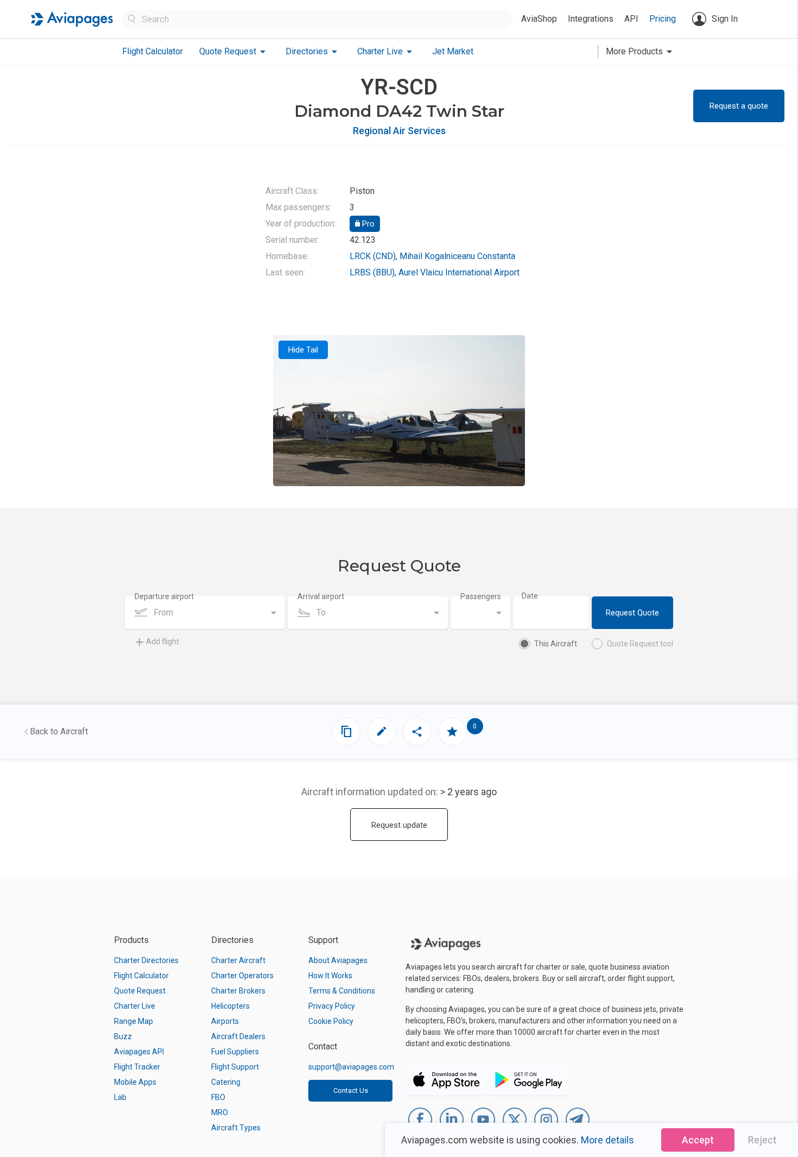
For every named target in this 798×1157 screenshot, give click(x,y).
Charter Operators (242, 975)
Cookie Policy (330, 1021)
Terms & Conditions (341, 990)
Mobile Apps (135, 1082)
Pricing (662, 19)
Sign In (725, 19)
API (631, 19)
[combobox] (205, 612)
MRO (219, 1112)
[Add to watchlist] (452, 731)
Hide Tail (303, 350)
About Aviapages (338, 960)
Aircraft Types (236, 1127)
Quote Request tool (640, 643)
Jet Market (452, 51)
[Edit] (381, 731)
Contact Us (350, 1090)
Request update (399, 825)
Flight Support (235, 1066)
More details (607, 1140)
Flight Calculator (152, 51)
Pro (367, 224)
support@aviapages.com (351, 1066)
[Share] (416, 731)
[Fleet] (346, 731)
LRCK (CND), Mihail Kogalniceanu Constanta (432, 256)
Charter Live (134, 1006)
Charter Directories (146, 960)
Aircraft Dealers (238, 1036)
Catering (225, 1082)
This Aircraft (555, 643)
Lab (120, 1097)
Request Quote (632, 613)
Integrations (590, 19)
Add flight (162, 641)
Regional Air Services (399, 130)
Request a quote (739, 106)
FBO (218, 1097)
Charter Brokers (238, 990)
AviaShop (539, 19)
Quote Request (140, 990)
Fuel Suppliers (235, 1051)
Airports (225, 1021)
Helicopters (230, 1006)
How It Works (330, 975)
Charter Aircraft (238, 960)
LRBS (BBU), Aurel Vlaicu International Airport (435, 272)
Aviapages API (139, 1051)
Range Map (133, 1021)
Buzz (123, 1036)
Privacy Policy (331, 1006)
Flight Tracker (137, 1066)
